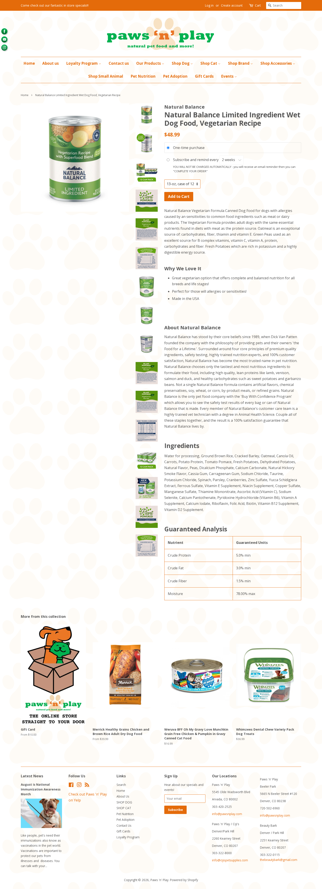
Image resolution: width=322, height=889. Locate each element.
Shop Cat (209, 63)
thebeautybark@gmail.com (278, 860)
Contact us (119, 63)
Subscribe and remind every (196, 159)
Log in (209, 5)
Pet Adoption (175, 76)
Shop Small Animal (105, 76)
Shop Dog (181, 63)
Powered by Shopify (184, 880)
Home (29, 63)
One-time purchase (189, 147)
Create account (232, 5)
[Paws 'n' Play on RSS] (87, 785)
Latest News (32, 776)
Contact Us (124, 825)
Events (227, 76)
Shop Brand (239, 63)
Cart (258, 5)
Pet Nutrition (143, 76)
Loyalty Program (82, 63)
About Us (123, 796)
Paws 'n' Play (159, 880)
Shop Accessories (276, 63)
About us (50, 63)
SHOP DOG (124, 802)
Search (121, 785)
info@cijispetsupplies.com (230, 860)
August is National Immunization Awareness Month (40, 789)
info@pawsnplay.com (227, 814)
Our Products (149, 63)
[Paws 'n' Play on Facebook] (71, 785)
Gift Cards (204, 76)
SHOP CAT (124, 808)
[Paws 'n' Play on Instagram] (79, 785)
